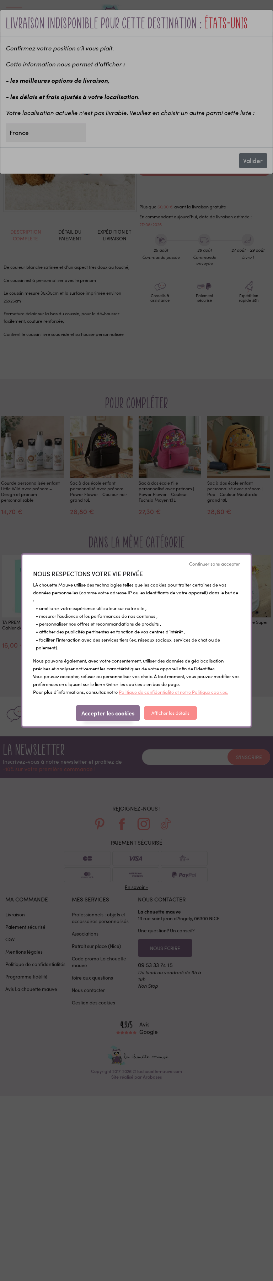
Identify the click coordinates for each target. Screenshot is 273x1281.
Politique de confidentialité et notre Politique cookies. (173, 692)
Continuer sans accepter (214, 564)
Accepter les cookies (107, 713)
